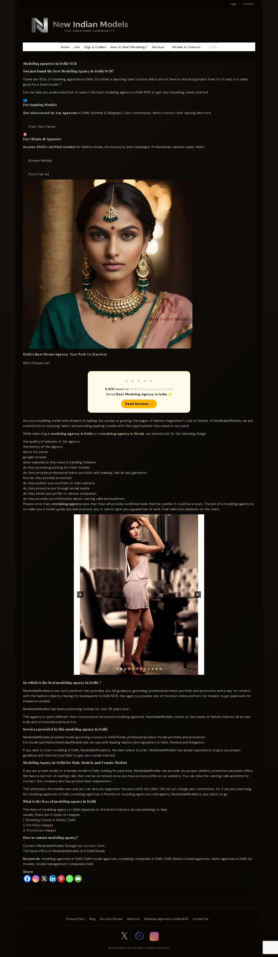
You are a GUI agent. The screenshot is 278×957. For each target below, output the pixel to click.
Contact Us (201, 919)
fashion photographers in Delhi (144, 742)
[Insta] (154, 943)
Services (158, 47)
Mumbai (176, 742)
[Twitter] (124, 943)
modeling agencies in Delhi (48, 794)
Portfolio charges (39, 825)
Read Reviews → (139, 404)
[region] (139, 597)
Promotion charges (41, 830)
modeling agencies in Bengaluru (145, 794)
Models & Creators (186, 47)
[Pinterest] (61, 878)
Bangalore (196, 742)
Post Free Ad (38, 174)
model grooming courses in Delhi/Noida (95, 737)
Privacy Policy (75, 919)
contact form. (94, 846)
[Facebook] (27, 878)
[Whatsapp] (69, 878)
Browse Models (40, 160)
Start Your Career (42, 126)
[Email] (78, 878)
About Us (133, 919)
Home (65, 47)
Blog (92, 919)
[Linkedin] (52, 878)
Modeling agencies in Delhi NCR (166, 919)
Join (77, 47)
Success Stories (111, 919)
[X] (44, 878)
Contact (248, 4)
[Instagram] (36, 878)
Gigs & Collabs (95, 47)
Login (233, 4)
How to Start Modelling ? (129, 47)
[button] (80, 594)
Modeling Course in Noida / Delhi (51, 820)
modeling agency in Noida (122, 434)
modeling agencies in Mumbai (93, 794)
